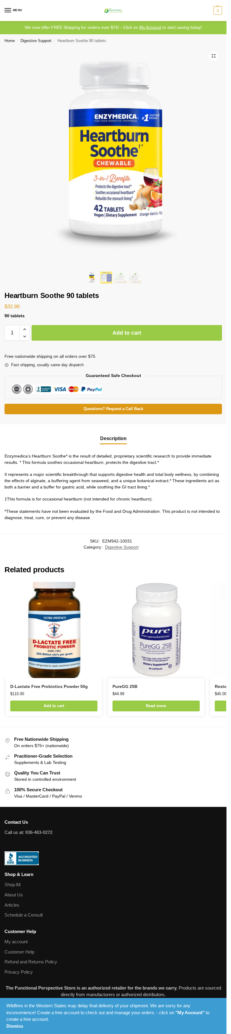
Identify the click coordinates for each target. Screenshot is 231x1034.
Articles (12, 905)
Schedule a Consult (24, 915)
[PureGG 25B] (156, 630)
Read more (156, 706)
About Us (14, 895)
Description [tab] (113, 438)
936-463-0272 (38, 832)
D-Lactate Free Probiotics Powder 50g (49, 686)
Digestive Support (35, 40)
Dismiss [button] (14, 1026)
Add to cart (126, 333)
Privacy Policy (19, 972)
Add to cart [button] (54, 706)
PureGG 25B (124, 686)
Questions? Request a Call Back (113, 409)
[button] (217, 10)
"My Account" (190, 1012)
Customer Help (19, 952)
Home (10, 40)
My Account (150, 27)
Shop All (12, 884)
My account (16, 941)
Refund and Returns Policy (31, 961)
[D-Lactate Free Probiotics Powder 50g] (54, 630)
